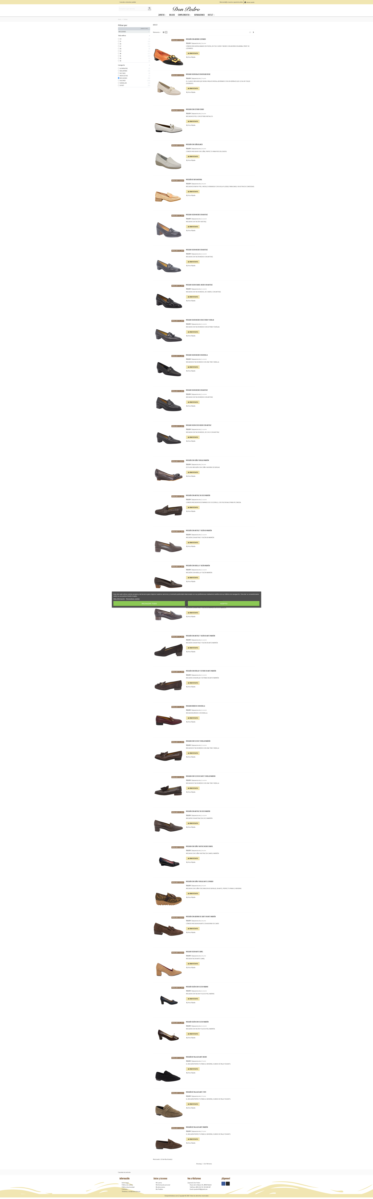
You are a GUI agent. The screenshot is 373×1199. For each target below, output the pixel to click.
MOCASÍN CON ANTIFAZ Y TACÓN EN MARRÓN (199, 530)
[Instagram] (228, 1184)
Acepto (223, 604)
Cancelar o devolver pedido (128, 2)
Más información (119, 599)
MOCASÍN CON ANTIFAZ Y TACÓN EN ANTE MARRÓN (200, 636)
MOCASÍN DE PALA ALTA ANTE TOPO (196, 1092)
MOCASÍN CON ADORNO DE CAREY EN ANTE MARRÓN (201, 917)
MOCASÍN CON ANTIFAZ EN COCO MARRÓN (198, 495)
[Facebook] (223, 1184)
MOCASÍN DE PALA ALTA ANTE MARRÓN (197, 1127)
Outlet (210, 15)
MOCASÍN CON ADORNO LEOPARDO (196, 39)
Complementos (184, 15)
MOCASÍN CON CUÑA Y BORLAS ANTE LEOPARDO (199, 881)
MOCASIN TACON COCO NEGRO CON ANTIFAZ (198, 425)
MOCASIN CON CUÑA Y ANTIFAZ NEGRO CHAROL (199, 846)
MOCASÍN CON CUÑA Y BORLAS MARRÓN (197, 460)
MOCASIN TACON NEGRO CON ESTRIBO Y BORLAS (200, 320)
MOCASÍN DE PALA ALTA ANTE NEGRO (196, 1057)
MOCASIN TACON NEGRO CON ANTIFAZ (197, 215)
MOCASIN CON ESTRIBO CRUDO (195, 109)
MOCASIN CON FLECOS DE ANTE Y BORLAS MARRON (200, 776)
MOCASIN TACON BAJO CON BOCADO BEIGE (198, 74)
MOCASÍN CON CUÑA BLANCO (194, 144)
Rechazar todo (149, 604)
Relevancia (156, 32)
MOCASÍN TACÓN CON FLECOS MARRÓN (197, 1022)
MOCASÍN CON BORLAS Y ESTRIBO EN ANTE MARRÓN (201, 671)
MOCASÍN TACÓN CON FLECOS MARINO (197, 987)
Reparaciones (199, 15)
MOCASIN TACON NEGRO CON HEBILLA (197, 355)
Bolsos (172, 15)
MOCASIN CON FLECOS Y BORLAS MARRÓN (198, 741)
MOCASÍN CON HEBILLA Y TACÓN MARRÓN (198, 566)
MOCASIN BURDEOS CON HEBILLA (195, 706)
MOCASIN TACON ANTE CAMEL (194, 952)
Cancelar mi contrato (124, 1172)
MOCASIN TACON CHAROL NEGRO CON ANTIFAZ (199, 285)
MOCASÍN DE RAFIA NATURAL (194, 180)
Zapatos (161, 15)
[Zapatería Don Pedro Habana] (186, 8)
